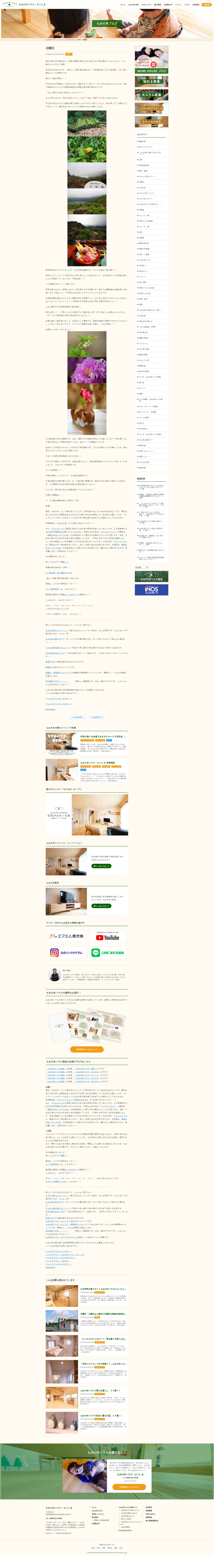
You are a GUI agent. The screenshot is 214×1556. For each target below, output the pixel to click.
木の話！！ (143, 265)
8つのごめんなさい (125, 1530)
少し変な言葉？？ (145, 440)
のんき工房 (62, 523)
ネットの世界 (144, 418)
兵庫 (103, 1548)
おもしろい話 (144, 360)
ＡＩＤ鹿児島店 (52, 589)
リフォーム (143, 343)
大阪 (98, 1548)
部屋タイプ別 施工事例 (101, 1520)
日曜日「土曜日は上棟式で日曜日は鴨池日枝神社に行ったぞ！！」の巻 (151, 496)
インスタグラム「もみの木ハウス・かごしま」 (65, 1255)
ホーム (123, 5)
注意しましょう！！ (146, 451)
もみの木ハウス (145, 260)
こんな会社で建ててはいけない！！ (150, 153)
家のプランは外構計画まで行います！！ (151, 551)
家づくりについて (145, 147)
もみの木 (142, 187)
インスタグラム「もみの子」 (58, 1261)
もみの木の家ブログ (54, 639)
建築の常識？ (144, 338)
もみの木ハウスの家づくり (128, 1507)
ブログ (187, 5)
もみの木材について (127, 1516)
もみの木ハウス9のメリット (130, 1510)
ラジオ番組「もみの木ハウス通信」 (151, 400)
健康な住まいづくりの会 (58, 535)
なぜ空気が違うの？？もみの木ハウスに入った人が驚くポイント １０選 (151, 487)
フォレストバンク (59, 529)
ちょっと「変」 (145, 226)
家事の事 (142, 468)
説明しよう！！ (145, 457)
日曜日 (69, 54)
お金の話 (142, 316)
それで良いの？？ (145, 199)
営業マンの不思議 (145, 221)
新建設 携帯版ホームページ (58, 673)
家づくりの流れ (126, 1519)
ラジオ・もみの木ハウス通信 (150, 377)
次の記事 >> (96, 717)
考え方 (141, 423)
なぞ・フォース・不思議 (148, 406)
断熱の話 (142, 366)
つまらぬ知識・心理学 (147, 327)
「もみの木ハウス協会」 (56, 1069)
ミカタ (125, 1552)
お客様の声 (168, 5)
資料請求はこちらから (85, 1049)
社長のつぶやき (145, 293)
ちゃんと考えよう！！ (147, 176)
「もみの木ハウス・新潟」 (85, 1069)
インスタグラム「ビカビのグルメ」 (61, 1258)
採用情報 (149, 1510)
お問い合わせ (150, 1514)
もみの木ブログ (97, 1510)
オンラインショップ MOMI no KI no (72, 1100)
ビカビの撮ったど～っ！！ (57, 630)
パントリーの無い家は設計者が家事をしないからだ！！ (151, 558)
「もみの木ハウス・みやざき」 (87, 1081)
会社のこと (143, 271)
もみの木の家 (133, 5)
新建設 (48, 667)
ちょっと (142, 388)
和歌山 (109, 1548)
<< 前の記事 (77, 717)
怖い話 (141, 382)
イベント (178, 5)
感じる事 (142, 282)
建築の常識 (143, 355)
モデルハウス (146, 5)
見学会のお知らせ (145, 321)
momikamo (50, 709)
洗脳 (140, 394)
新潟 (93, 1548)
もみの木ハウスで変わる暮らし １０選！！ (151, 522)
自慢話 (141, 238)
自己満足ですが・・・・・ (57, 681)
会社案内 (196, 5)
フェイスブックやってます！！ (59, 704)
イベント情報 (205, 1529)
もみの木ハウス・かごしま (32, 4)
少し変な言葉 (144, 349)
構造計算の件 (144, 243)
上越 (120, 1548)
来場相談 (206, 5)
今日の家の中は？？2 (55, 653)
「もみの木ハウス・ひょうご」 (87, 1075)
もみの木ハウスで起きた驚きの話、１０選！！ (151, 529)
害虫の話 (142, 445)
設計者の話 (143, 332)
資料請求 (149, 1517)
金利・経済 (143, 299)
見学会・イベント (98, 1514)
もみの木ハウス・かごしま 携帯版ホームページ (66, 1224)
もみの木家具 (125, 1527)
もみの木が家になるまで (129, 1513)
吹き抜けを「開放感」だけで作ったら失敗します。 (151, 536)
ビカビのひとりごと (146, 193)
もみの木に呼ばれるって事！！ (151, 310)
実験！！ (64, 562)
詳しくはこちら (100, 866)
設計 (140, 232)
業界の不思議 (144, 249)
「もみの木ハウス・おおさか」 (87, 1072)
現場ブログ (50, 662)
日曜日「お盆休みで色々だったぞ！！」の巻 (151, 544)
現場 (140, 304)
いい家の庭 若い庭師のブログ (59, 573)
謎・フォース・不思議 (147, 412)
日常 (140, 160)
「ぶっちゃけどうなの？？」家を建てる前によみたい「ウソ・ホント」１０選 (151, 505)
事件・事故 (143, 171)
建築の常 (142, 141)
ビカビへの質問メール (55, 1181)
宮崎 (115, 1548)
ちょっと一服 (144, 215)
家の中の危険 (144, 371)
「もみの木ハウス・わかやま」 (87, 1078)
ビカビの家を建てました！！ (58, 648)
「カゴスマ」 (72, 595)
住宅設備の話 (144, 165)
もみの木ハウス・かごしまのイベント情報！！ (65, 1237)
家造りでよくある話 (146, 288)
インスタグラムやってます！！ (59, 699)
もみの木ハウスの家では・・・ (151, 204)
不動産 (141, 210)
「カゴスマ (50, 600)
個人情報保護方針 (152, 1520)
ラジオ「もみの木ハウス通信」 (151, 434)
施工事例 (157, 5)
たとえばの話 (144, 462)
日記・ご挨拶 (144, 254)
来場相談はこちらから (128, 1487)
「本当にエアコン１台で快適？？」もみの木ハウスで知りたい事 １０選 (151, 514)
